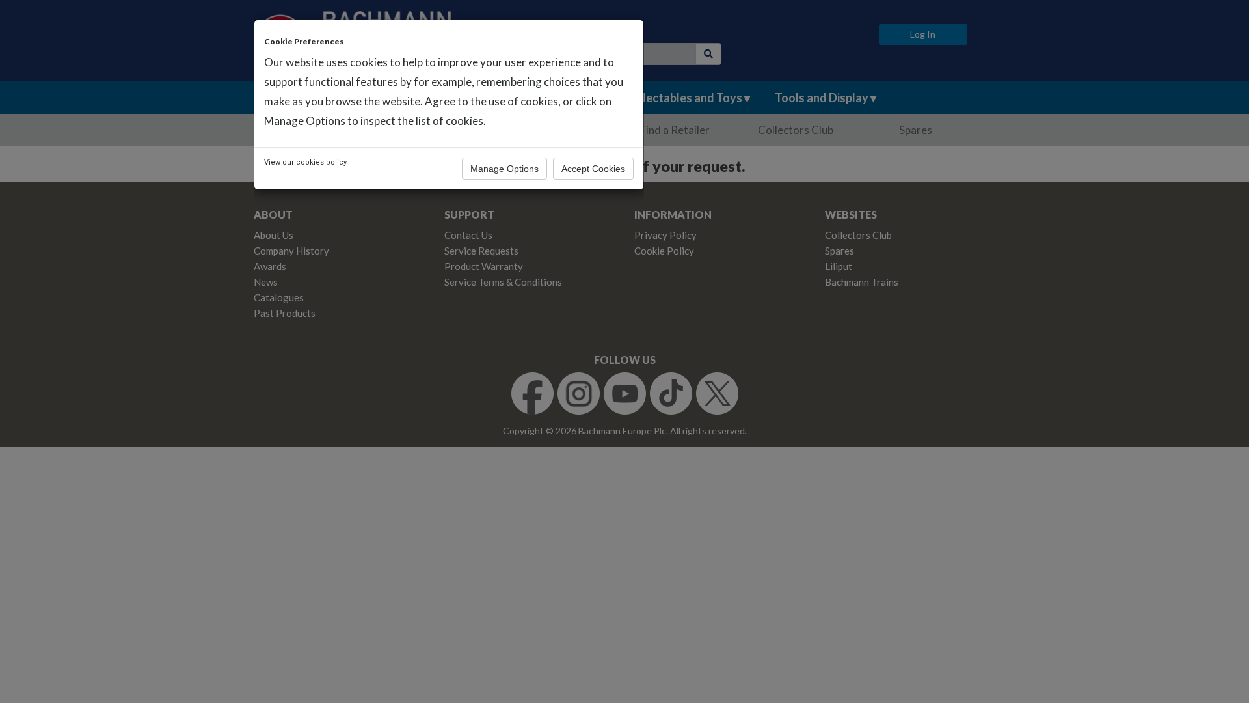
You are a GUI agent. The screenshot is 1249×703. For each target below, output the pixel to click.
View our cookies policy (305, 162)
